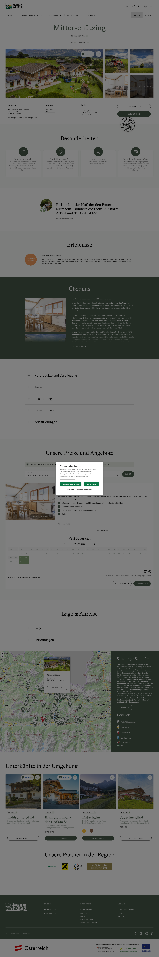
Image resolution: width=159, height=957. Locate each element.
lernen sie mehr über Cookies (67, 478)
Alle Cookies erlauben (71, 484)
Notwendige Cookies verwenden (79, 490)
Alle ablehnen (91, 484)
